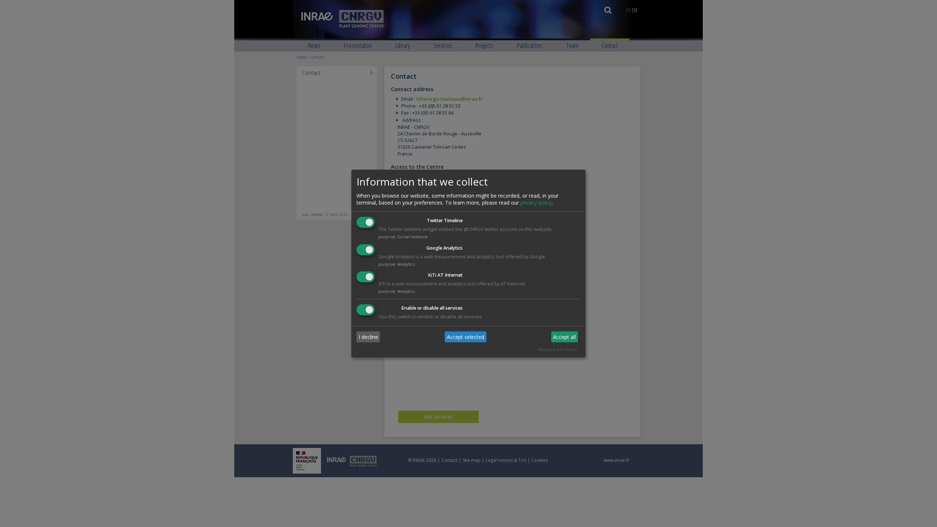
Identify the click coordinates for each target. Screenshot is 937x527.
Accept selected (465, 336)
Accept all (564, 336)
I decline (368, 336)
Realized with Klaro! (558, 349)
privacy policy (536, 202)
